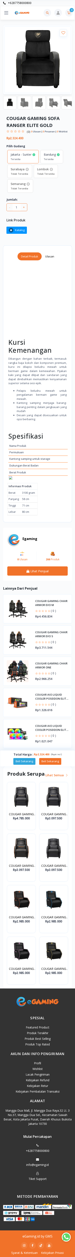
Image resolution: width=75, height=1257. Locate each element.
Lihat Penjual (39, 571)
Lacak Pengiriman (38, 1074)
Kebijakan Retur (37, 1086)
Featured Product (37, 1027)
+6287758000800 (19, 3)
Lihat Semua (55, 775)
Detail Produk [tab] (29, 256)
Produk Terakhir (37, 1033)
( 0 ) (53, 611)
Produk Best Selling (38, 1039)
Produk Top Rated (37, 1044)
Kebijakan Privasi (52, 1253)
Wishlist (37, 1069)
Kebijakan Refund (37, 1080)
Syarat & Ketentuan (24, 1253)
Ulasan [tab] (49, 256)
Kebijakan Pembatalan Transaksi (38, 1091)
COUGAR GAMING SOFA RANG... (21, 814)
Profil (37, 1063)
